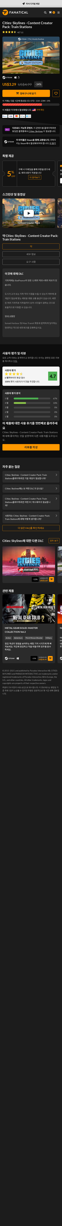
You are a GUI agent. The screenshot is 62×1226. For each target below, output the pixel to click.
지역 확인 (40, 110)
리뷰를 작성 (31, 447)
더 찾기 (53, 143)
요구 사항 (31, 261)
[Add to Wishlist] (56, 93)
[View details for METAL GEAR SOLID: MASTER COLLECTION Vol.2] (28, 609)
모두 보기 (54, 540)
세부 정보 (31, 254)
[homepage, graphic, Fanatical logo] (15, 12)
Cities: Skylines (36, 131)
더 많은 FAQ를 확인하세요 (31, 528)
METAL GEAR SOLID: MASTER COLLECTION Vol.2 (21, 629)
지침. (15, 361)
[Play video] (28, 213)
